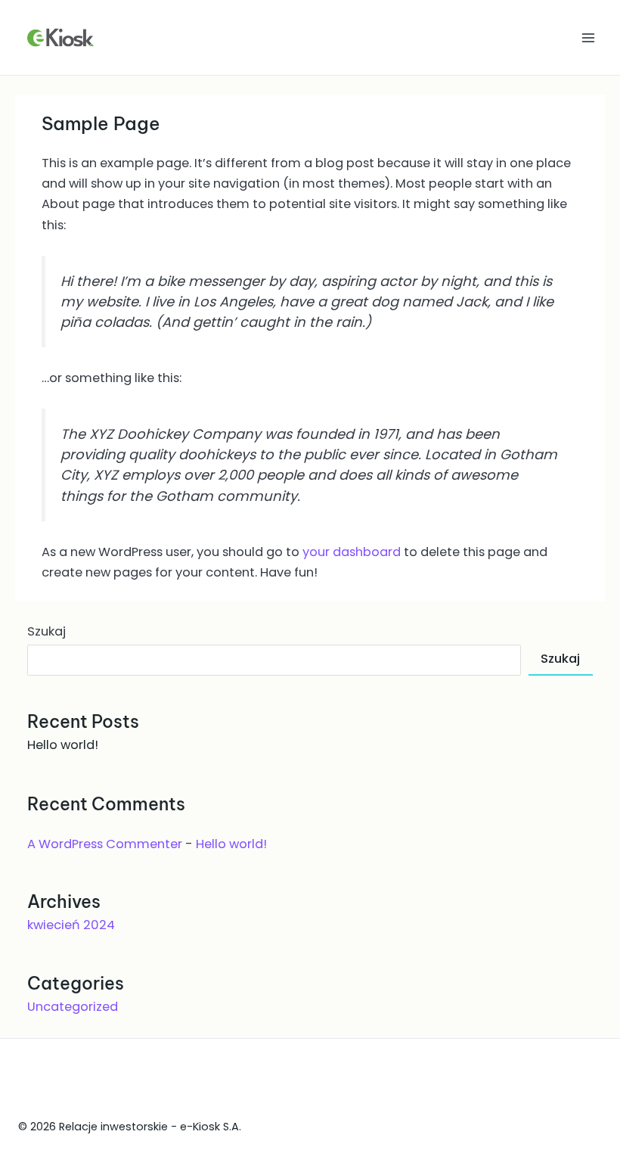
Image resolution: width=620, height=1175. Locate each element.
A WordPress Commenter (104, 844)
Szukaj (46, 631)
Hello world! (62, 745)
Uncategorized (72, 1006)
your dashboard (351, 552)
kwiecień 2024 (71, 925)
